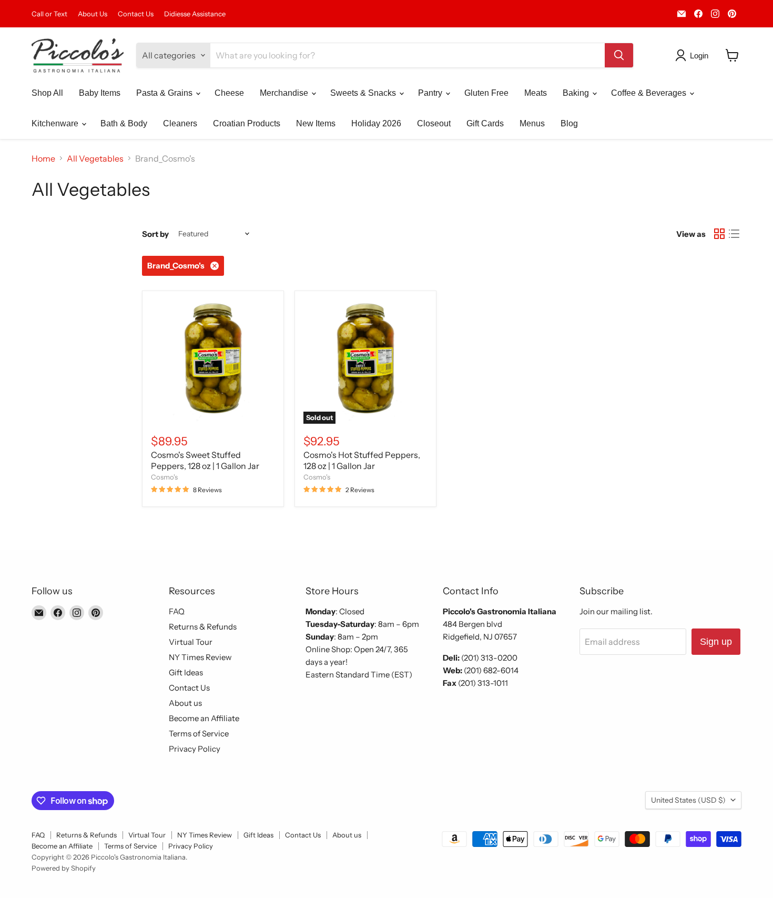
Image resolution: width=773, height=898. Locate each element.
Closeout (434, 123)
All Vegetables (95, 158)
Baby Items (99, 92)
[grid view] (719, 233)
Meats (535, 92)
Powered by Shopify (64, 868)
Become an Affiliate (204, 718)
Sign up (716, 641)
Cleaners (180, 123)
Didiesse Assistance (195, 14)
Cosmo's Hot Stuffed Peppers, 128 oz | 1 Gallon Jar (361, 460)
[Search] (619, 55)
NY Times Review (200, 657)
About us (185, 703)
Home (43, 158)
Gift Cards (485, 123)
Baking (577, 92)
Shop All (47, 92)
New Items (315, 123)
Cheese (229, 92)
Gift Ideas (186, 672)
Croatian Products (246, 123)
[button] (694, 55)
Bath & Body (123, 123)
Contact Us (136, 14)
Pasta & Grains (165, 92)
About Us (92, 14)
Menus (532, 123)
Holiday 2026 (376, 123)
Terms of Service (199, 734)
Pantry (431, 92)
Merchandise (285, 92)
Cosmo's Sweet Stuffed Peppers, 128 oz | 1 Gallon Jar (205, 460)
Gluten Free (486, 92)
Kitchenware (56, 123)
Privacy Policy (194, 749)
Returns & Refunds (203, 627)
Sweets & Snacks (364, 92)
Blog (569, 123)
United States (688, 800)
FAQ (177, 611)
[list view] (734, 233)
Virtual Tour (190, 642)
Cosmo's (164, 477)
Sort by (155, 234)
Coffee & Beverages (649, 92)
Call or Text (49, 14)
